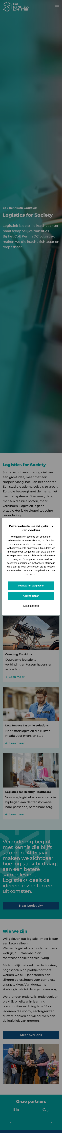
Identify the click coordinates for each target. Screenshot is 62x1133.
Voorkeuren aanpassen (31, 585)
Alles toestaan (31, 595)
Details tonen (31, 605)
